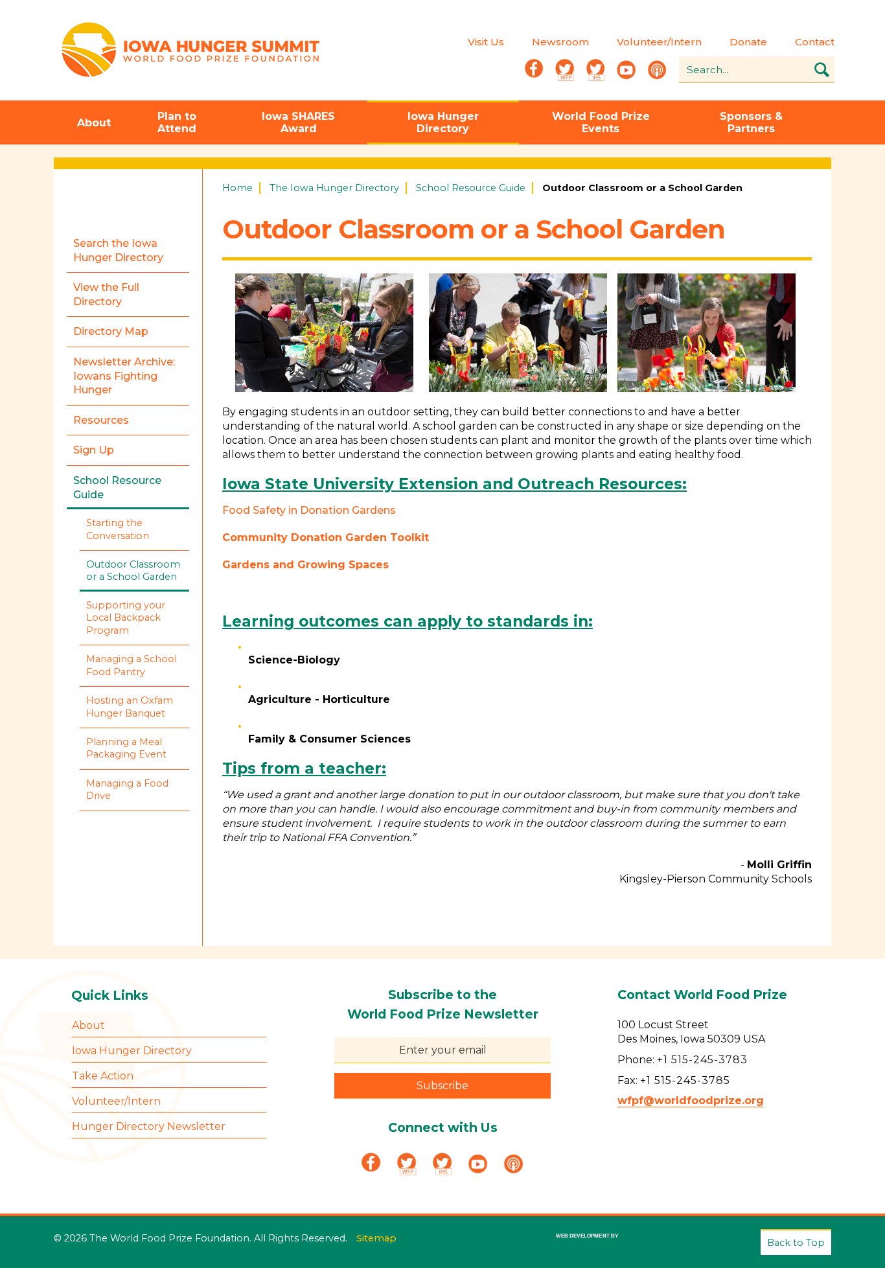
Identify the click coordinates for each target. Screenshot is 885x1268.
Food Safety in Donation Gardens (309, 510)
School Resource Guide (470, 188)
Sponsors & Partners (751, 122)
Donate (748, 42)
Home (237, 188)
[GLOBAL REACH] (578, 1245)
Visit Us (486, 42)
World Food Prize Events (601, 122)
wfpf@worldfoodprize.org (690, 1100)
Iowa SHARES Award (298, 122)
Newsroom (560, 42)
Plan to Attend (176, 122)
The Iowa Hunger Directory (334, 188)
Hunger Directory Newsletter (148, 1126)
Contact (814, 42)
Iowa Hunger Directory (443, 122)
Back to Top (796, 1243)
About (94, 123)
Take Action (102, 1076)
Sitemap (376, 1238)
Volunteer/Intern (659, 42)
